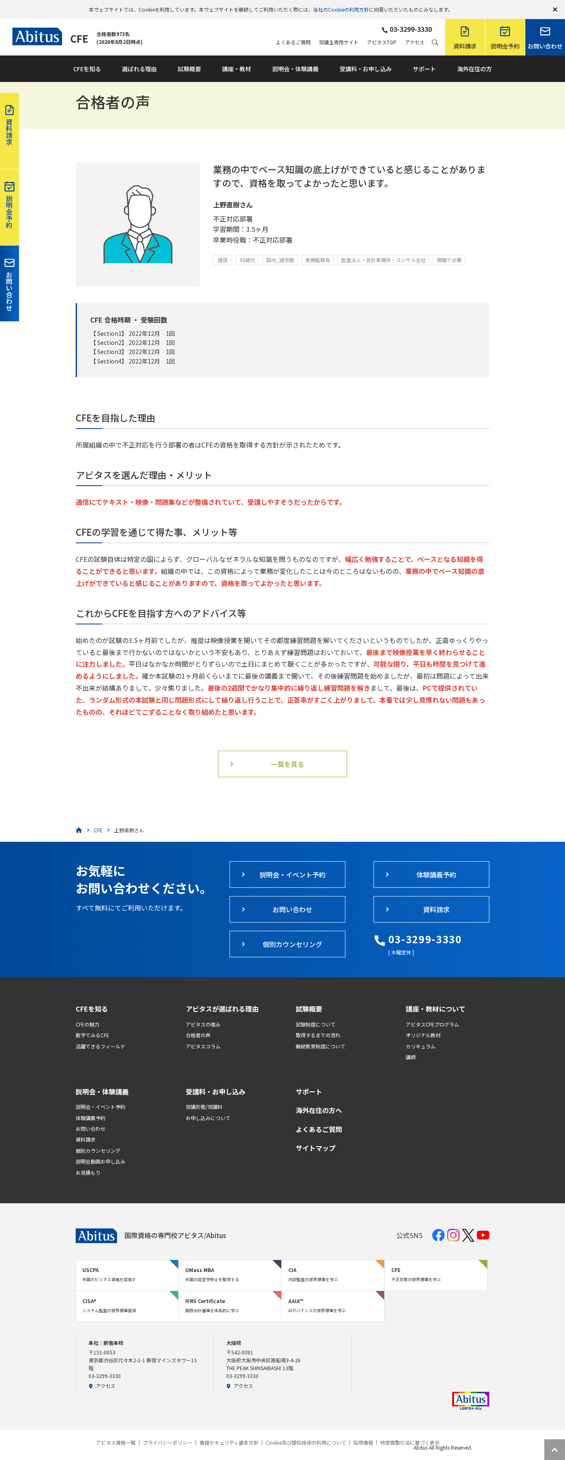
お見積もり (88, 1172)
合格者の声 (198, 1034)
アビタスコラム (203, 1046)
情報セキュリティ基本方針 (229, 1442)
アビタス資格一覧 (116, 1442)
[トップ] (79, 830)
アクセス (414, 42)
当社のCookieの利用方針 (341, 9)
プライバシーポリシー (167, 1442)
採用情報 (363, 1442)
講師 (411, 1056)
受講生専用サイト (339, 42)
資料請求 (86, 1139)
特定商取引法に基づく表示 (410, 1442)
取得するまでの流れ (318, 1034)
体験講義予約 (90, 1117)
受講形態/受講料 (204, 1106)
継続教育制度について (320, 1046)
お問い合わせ (90, 1128)
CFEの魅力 (87, 1024)
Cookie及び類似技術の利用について (306, 1442)
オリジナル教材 (423, 1034)
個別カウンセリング (98, 1150)
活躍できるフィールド (100, 1046)
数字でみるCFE (92, 1034)
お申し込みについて (208, 1117)
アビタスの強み (203, 1024)
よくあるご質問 (293, 42)
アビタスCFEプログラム (432, 1024)
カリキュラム (421, 1046)
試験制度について (315, 1024)
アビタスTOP (382, 42)
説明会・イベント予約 (100, 1106)
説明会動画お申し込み (100, 1161)
